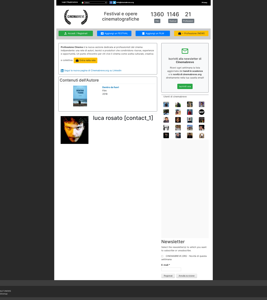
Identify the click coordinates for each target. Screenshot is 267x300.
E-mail (165, 264)
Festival (173, 21)
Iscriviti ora (185, 86)
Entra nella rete (86, 60)
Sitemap (4, 294)
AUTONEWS (5, 291)
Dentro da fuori (110, 87)
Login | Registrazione (70, 2)
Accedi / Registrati (75, 33)
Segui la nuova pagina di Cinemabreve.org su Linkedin (92, 70)
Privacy (204, 2)
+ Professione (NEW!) (191, 33)
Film (157, 21)
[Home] (76, 16)
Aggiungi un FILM (153, 33)
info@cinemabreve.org (125, 2)
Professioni (188, 21)
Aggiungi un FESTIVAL (114, 33)
